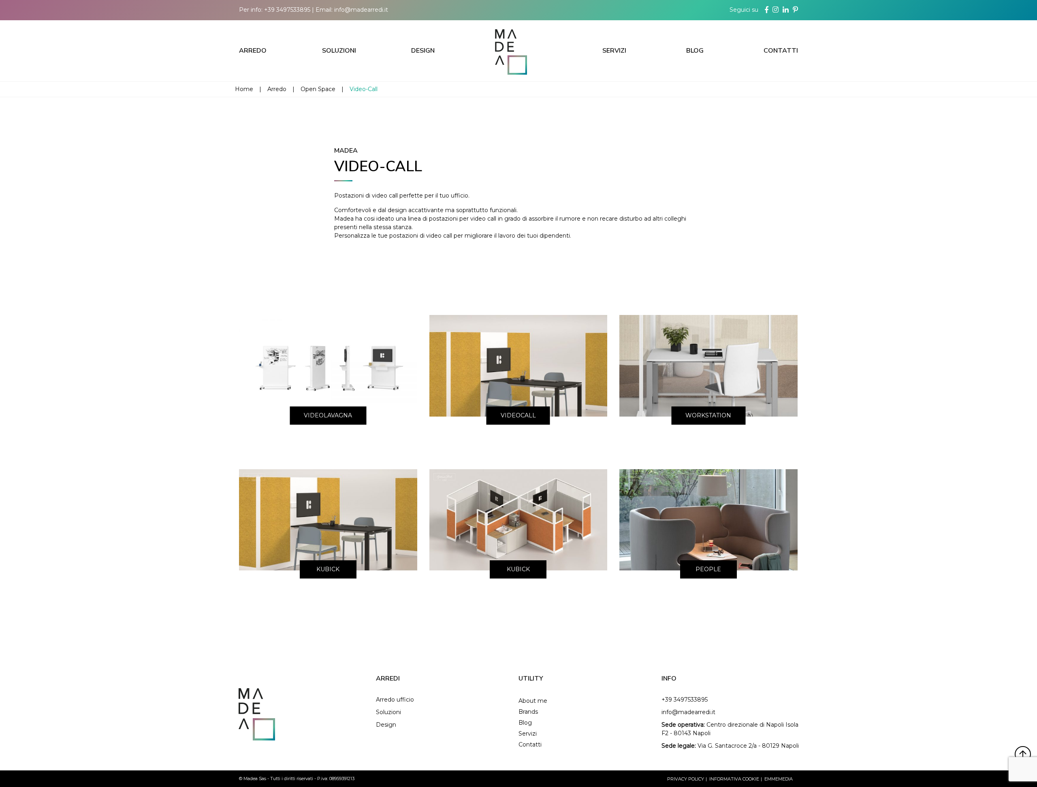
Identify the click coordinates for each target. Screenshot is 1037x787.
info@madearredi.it (361, 9)
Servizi (614, 50)
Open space (318, 89)
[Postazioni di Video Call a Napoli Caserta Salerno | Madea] (518, 50)
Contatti (781, 50)
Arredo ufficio (395, 699)
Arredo (253, 50)
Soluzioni (339, 50)
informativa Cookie (734, 779)
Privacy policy (685, 779)
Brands (528, 711)
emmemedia (778, 779)
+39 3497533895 (287, 9)
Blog (695, 50)
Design (423, 50)
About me (532, 700)
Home (244, 89)
